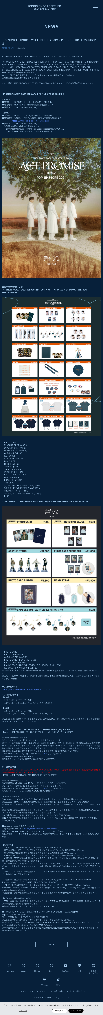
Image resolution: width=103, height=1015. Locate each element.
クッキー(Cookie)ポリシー (77, 991)
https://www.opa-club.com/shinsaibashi (31, 121)
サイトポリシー (22, 991)
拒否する (23, 1010)
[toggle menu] (95, 7)
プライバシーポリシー (38, 991)
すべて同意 (76, 1010)
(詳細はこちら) (93, 1005)
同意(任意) (59, 1010)
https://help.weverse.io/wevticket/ (40, 828)
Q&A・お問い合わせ (56, 991)
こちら (45, 753)
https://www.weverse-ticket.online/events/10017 (26, 689)
